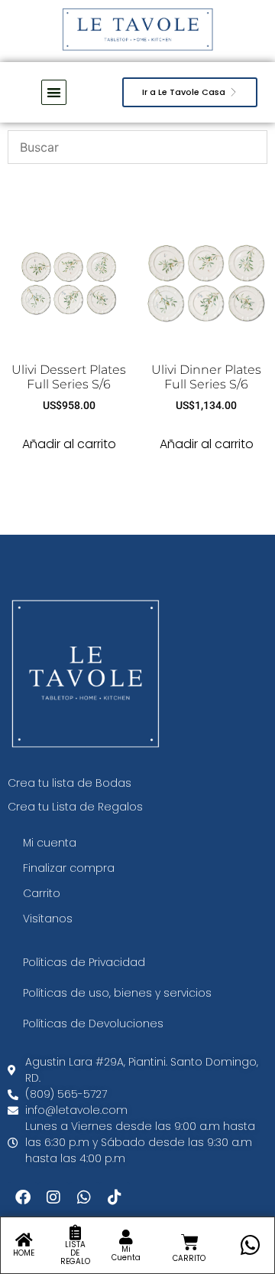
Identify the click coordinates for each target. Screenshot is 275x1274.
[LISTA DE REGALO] (74, 1232)
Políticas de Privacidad (84, 962)
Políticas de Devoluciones (93, 1023)
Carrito (41, 893)
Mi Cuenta (126, 1253)
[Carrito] (190, 1242)
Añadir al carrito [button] (69, 444)
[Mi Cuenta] (126, 1237)
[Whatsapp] (84, 1197)
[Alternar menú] (53, 92)
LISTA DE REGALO (75, 1253)
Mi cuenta (49, 842)
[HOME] (23, 1240)
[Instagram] (53, 1197)
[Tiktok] (114, 1197)
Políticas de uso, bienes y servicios (117, 993)
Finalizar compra (69, 868)
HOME (23, 1253)
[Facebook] (23, 1197)
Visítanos (48, 918)
